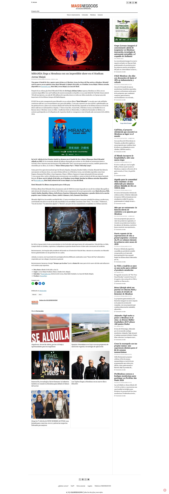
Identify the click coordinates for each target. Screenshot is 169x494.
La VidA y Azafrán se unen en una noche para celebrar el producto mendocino (125, 268)
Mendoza (93, 15)
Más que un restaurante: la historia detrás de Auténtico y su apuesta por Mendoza (125, 210)
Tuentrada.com (45, 86)
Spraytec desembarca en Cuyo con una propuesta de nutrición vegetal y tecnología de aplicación (90, 345)
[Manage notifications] (164, 490)
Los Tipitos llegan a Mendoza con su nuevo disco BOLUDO (89, 383)
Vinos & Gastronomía (73, 15)
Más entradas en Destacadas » (102, 311)
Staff (72, 486)
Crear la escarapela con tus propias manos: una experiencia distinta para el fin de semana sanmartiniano (125, 348)
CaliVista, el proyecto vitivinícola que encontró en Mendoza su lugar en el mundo (125, 133)
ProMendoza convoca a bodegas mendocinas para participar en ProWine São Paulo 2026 (125, 377)
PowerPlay (43, 276)
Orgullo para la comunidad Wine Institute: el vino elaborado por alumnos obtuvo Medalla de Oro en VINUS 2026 (125, 183)
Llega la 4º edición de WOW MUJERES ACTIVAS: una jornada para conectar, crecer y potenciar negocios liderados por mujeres (50, 423)
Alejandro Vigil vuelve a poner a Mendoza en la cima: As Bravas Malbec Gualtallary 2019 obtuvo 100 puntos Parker (124, 320)
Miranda (34, 294)
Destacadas (42, 291)
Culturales (85, 15)
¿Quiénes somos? (63, 486)
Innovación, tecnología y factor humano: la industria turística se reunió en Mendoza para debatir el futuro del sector (50, 384)
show (40, 294)
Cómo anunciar (81, 486)
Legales (90, 486)
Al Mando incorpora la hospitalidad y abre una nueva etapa (124, 158)
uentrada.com (39, 180)
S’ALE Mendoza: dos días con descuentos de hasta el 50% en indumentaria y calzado (125, 79)
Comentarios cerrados (120, 71)
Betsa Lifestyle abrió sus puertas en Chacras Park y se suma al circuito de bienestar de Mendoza (125, 290)
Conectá (100, 15)
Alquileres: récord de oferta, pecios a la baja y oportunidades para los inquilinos (47, 345)
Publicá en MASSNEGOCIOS (103, 486)
